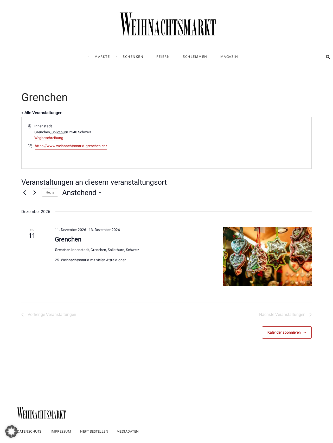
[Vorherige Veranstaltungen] (24, 192)
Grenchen (68, 239)
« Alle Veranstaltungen (41, 112)
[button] (11, 431)
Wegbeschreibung (48, 138)
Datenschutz (29, 431)
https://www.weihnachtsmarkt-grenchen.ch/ (71, 146)
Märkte (102, 56)
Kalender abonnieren (284, 332)
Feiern (163, 56)
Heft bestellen (94, 431)
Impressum (61, 431)
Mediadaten (128, 431)
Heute (50, 192)
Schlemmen (195, 56)
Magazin (229, 56)
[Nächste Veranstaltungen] (34, 192)
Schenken (133, 56)
